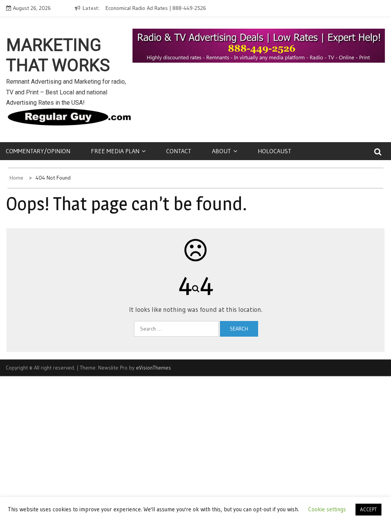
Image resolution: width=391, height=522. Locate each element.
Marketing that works (58, 55)
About (221, 151)
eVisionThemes (153, 367)
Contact (178, 151)
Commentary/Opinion (38, 151)
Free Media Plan (115, 151)
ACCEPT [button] (368, 509)
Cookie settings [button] (327, 509)
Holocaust (274, 151)
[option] (163, 8)
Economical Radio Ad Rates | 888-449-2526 (155, 8)
